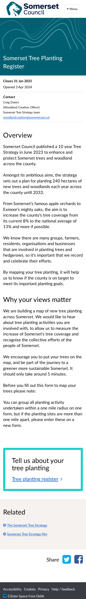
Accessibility (12, 589)
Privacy (43, 589)
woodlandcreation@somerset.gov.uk (26, 117)
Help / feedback (63, 589)
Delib (40, 596)
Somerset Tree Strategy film (27, 534)
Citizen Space (18, 596)
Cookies (30, 589)
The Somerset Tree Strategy (27, 525)
